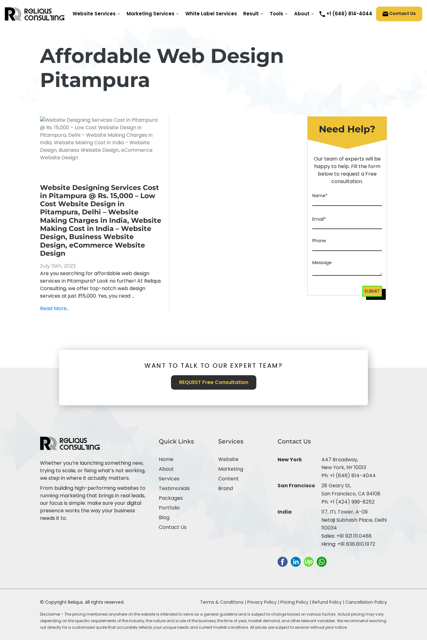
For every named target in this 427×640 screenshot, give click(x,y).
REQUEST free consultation (213, 382)
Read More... (54, 308)
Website (228, 459)
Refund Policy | (328, 602)
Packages (171, 498)
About (166, 469)
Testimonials (174, 488)
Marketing (230, 469)
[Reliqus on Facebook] (283, 561)
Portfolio (169, 507)
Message (322, 262)
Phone (319, 241)
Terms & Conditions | (223, 602)
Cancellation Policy (366, 602)
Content (228, 478)
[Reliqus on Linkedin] (296, 561)
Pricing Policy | (295, 602)
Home (166, 459)
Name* (320, 195)
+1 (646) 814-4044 (353, 475)
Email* (319, 219)
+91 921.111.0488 (354, 536)
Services (169, 478)
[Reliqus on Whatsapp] (322, 561)
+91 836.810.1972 (356, 544)
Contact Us (402, 13)
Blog (164, 517)
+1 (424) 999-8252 (352, 501)
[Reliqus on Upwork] (309, 561)
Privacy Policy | (263, 602)
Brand (225, 488)
